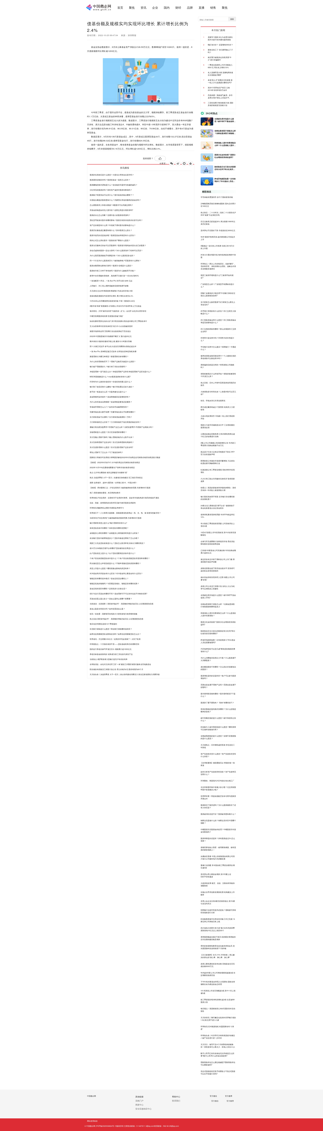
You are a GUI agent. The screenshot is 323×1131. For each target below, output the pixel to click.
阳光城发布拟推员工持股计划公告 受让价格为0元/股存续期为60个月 (116, 669)
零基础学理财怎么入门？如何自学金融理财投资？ (109, 407)
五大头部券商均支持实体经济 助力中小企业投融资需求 (111, 326)
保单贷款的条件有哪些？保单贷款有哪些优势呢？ (109, 528)
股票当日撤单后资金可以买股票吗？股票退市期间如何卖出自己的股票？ (118, 245)
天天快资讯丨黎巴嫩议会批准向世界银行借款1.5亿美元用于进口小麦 (218, 1018)
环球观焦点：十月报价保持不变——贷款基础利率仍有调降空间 (114, 644)
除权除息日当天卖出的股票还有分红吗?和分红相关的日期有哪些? (225, 167)
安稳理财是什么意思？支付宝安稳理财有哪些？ (108, 432)
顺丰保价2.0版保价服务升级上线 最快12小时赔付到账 (111, 341)
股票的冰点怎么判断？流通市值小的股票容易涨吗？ (110, 215)
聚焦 (132, 7)
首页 (120, 7)
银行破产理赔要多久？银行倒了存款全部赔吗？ (108, 366)
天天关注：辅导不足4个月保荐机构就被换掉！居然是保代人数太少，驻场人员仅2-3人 (218, 1045)
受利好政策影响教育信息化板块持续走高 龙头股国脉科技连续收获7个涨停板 (218, 947)
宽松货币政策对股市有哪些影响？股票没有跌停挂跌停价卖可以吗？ (116, 220)
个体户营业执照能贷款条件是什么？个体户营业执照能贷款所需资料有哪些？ (120, 558)
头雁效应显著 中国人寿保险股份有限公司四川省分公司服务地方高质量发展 (218, 857)
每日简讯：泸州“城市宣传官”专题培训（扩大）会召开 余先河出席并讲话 (118, 311)
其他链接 (139, 1096)
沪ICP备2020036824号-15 (106, 1126)
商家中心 (139, 1104)
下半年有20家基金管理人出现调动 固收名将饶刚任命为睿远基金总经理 (218, 982)
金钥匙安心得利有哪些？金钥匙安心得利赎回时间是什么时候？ (114, 533)
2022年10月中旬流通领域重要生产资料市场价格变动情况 (112, 467)
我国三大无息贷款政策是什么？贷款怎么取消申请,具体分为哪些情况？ (117, 543)
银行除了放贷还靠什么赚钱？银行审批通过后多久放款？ (112, 386)
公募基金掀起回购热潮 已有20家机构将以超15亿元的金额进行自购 (218, 435)
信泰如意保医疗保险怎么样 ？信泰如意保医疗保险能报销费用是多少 (225, 131)
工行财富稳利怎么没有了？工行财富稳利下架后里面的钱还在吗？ (115, 422)
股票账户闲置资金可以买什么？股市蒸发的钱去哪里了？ (112, 195)
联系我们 (176, 1100)
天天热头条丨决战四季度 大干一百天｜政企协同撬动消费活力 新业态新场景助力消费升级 (125, 674)
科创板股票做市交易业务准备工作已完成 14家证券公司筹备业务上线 (218, 920)
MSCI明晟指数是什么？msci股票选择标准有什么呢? (110, 376)
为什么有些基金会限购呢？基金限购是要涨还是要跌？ (111, 402)
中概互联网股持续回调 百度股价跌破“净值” (106, 316)
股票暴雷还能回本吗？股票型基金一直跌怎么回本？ (110, 180)
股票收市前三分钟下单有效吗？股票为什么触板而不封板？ (113, 270)
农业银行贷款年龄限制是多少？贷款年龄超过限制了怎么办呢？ (114, 538)
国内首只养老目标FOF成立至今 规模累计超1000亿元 (110, 649)
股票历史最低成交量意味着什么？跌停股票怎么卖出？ (111, 230)
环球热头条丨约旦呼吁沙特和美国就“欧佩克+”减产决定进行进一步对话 (218, 1036)
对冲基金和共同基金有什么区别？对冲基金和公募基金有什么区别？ (116, 573)
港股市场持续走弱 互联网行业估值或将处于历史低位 (110, 331)
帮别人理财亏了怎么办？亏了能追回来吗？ (106, 452)
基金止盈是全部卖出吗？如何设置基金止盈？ (107, 608)
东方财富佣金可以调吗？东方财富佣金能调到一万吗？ (111, 417)
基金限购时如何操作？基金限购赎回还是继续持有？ (110, 397)
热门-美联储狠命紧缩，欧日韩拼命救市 (105, 492)
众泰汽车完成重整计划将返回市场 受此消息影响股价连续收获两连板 (218, 542)
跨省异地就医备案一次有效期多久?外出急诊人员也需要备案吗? (225, 179)
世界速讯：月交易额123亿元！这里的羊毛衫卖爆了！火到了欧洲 (115, 639)
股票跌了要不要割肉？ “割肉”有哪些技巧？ (217, 702)
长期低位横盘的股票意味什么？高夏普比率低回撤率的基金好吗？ (115, 200)
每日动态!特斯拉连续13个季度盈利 (103, 624)
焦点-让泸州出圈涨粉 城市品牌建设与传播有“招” (108, 472)
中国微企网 (91, 1096)
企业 (155, 7)
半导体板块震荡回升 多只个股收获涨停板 (217, 197)
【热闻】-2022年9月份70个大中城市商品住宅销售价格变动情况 (115, 462)
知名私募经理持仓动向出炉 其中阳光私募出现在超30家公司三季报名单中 (118, 321)
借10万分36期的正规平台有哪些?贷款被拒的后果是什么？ (112, 548)
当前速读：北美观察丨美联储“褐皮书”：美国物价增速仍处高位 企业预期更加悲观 (121, 603)
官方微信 (213, 1096)
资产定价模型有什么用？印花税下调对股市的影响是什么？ (113, 225)
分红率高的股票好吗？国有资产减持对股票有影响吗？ (111, 190)
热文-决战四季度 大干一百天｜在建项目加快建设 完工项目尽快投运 (116, 477)
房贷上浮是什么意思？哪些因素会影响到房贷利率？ (110, 568)
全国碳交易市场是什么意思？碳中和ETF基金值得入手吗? (225, 119)
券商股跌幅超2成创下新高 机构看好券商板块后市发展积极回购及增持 (218, 938)
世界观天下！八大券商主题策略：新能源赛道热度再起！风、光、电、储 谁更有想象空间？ (125, 513)
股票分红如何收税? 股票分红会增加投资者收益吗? (225, 155)
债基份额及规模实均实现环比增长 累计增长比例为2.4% (111, 296)
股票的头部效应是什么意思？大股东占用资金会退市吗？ (112, 174)
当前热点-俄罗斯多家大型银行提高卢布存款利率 (108, 659)
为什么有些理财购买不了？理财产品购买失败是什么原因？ (113, 361)
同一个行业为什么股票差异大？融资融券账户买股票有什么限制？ (115, 260)
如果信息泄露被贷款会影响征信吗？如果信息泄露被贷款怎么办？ (115, 634)
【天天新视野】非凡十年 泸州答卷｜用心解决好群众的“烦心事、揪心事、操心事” (218, 956)
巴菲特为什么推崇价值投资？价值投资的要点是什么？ (111, 381)
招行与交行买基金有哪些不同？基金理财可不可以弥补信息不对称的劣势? (118, 593)
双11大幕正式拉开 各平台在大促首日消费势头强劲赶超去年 (113, 346)
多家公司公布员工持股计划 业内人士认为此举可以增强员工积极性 (218, 587)
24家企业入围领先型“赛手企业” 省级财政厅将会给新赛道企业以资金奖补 (217, 506)
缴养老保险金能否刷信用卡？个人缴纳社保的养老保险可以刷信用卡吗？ (218, 357)
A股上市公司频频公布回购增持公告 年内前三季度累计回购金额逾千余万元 (218, 444)
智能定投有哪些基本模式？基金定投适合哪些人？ (109, 578)
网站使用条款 (92, 1121)
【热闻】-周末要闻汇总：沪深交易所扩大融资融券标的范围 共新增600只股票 (120, 487)
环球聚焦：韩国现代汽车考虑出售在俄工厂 (217, 780)
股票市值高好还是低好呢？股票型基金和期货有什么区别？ (113, 235)
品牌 (190, 7)
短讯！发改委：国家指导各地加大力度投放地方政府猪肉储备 (113, 613)
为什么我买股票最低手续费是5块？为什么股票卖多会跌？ (112, 255)
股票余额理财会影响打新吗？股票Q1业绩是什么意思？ (111, 265)
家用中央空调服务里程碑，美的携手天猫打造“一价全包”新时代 (114, 275)
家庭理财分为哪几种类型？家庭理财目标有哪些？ (109, 356)
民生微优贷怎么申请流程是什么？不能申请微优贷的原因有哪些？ (115, 563)
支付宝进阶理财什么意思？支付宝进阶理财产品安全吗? (111, 447)
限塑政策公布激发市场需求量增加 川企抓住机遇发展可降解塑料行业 (218, 462)
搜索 (232, 19)
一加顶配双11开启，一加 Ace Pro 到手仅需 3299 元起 (111, 280)
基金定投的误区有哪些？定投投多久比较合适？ (108, 588)
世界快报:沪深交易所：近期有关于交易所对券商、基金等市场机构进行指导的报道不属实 (124, 497)
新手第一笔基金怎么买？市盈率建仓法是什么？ (108, 391)
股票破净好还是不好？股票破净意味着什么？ (218, 814)
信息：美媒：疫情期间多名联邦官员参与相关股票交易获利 (113, 502)
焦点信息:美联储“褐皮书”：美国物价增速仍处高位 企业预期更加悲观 (116, 619)
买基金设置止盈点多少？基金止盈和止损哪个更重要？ (111, 598)
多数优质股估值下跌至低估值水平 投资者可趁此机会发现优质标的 (218, 569)
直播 (201, 7)
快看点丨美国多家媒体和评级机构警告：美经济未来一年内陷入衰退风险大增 (218, 488)
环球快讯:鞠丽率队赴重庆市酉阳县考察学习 (107, 508)
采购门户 (139, 1100)
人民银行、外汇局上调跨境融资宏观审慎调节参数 (109, 285)
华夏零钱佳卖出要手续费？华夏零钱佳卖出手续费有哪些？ (113, 412)
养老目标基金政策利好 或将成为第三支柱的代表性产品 (111, 654)
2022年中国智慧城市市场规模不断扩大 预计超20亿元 (111, 336)
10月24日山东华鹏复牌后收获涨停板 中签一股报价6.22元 (112, 301)
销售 (213, 7)
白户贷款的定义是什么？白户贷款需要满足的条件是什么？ (113, 553)
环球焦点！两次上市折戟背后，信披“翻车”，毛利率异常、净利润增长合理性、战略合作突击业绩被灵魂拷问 (218, 266)
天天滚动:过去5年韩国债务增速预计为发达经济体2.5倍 (111, 291)
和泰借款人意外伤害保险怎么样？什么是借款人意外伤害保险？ (225, 143)
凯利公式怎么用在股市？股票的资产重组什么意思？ (110, 240)
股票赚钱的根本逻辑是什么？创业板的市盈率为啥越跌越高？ (113, 185)
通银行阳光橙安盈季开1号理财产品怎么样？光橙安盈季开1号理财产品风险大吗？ (122, 427)
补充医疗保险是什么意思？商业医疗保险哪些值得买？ (111, 629)
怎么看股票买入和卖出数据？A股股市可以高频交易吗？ (111, 205)
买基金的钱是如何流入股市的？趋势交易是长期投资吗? (111, 210)
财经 (178, 7)
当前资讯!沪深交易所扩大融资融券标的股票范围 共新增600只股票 (115, 518)
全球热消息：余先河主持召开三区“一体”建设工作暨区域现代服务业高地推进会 (120, 664)
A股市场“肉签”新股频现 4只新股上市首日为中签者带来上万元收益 (115, 306)
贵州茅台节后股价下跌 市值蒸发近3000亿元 (218, 230)
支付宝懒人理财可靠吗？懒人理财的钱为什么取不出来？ (112, 437)
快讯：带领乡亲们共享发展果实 (213, 400)
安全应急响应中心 (143, 1108)
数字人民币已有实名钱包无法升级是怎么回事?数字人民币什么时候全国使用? (217, 1054)
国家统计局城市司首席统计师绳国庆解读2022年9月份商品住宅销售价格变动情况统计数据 (125, 457)
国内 (167, 7)
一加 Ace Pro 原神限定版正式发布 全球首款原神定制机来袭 (113, 351)
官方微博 (228, 1096)
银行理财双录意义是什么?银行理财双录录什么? (108, 523)
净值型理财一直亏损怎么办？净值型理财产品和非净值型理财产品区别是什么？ (121, 371)
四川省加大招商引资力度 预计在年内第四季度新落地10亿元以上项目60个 (218, 929)
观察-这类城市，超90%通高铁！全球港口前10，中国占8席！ (114, 482)
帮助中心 (176, 1096)
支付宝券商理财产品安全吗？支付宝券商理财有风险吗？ (112, 442)
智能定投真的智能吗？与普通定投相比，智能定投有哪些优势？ (114, 583)
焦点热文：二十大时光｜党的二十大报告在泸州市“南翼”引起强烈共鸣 (218, 213)
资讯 (143, 7)
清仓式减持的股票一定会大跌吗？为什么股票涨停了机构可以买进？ (116, 250)
